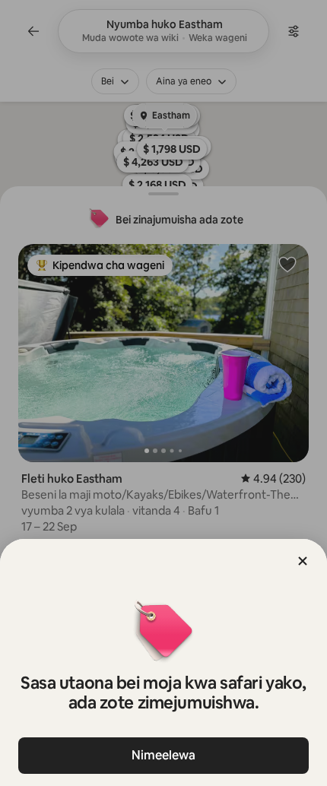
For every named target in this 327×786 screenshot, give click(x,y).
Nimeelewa (163, 755)
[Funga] (303, 561)
